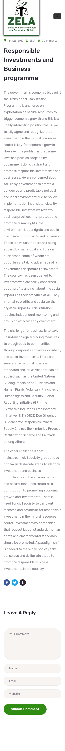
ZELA (32, 40)
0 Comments (49, 40)
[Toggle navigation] (57, 16)
